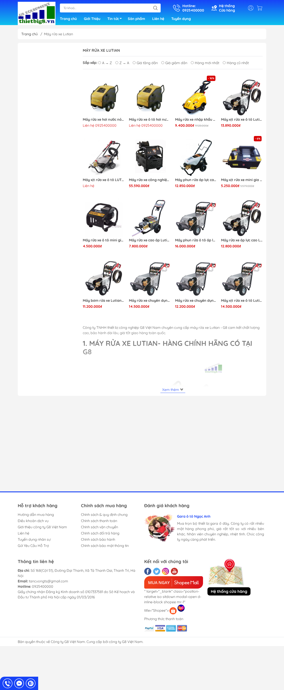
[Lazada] (181, 608)
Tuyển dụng (181, 18)
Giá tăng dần (147, 63)
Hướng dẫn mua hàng (36, 514)
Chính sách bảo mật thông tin (105, 545)
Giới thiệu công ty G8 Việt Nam (42, 527)
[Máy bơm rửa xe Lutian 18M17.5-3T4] (103, 276)
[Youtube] (174, 571)
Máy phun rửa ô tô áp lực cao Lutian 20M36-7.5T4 (196, 240)
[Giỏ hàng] (260, 8)
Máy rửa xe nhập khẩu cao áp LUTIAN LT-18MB (196, 119)
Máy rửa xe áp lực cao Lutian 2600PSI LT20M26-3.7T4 (242, 240)
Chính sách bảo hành (98, 539)
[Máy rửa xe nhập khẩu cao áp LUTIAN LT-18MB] (196, 95)
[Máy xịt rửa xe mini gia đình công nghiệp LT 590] (242, 156)
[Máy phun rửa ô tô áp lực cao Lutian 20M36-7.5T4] (196, 216)
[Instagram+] (165, 571)
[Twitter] (156, 571)
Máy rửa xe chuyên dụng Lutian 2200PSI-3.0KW (196, 300)
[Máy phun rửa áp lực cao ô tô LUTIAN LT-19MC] (196, 156)
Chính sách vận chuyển (99, 527)
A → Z (107, 63)
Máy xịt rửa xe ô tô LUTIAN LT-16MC (103, 180)
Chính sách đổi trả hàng (100, 533)
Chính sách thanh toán (99, 520)
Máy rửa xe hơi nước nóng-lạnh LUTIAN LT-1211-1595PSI (103, 119)
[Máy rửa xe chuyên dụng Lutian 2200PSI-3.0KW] (196, 276)
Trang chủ (68, 18)
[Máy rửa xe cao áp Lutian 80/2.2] (150, 216)
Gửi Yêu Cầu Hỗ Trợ (33, 545)
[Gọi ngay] (7, 683)
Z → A (124, 63)
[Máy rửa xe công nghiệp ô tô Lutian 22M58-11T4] (150, 156)
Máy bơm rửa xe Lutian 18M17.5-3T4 (103, 300)
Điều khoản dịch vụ (33, 520)
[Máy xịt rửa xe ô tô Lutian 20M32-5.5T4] (242, 276)
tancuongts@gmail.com (48, 581)
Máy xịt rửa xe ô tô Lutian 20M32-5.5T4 (242, 300)
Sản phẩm (136, 18)
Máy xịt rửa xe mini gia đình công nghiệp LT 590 (242, 180)
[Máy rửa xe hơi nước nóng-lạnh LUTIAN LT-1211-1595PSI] (103, 95)
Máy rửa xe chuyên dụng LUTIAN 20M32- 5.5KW (150, 300)
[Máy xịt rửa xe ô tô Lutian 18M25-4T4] (242, 95)
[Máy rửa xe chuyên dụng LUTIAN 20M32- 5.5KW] (150, 276)
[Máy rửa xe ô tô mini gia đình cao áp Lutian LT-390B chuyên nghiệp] (103, 216)
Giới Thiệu (92, 18)
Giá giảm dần (176, 63)
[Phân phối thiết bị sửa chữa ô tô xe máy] (36, 13)
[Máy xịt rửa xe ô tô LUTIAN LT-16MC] (103, 156)
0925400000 (42, 586)
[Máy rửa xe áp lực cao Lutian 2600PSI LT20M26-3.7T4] (242, 216)
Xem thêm (171, 389)
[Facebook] (147, 571)
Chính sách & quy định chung (104, 514)
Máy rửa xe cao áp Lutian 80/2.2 (150, 240)
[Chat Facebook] (19, 683)
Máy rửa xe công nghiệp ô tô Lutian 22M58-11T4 (150, 180)
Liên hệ (158, 18)
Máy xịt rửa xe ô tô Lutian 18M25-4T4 (242, 119)
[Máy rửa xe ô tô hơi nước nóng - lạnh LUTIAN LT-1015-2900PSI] (150, 95)
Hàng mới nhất (207, 63)
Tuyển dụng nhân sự (34, 539)
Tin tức (113, 18)
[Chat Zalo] (31, 683)
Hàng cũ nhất (238, 63)
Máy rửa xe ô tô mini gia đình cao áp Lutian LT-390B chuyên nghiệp (103, 240)
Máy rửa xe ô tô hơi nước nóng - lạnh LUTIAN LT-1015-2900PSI (150, 119)
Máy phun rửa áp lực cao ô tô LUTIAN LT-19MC (196, 180)
